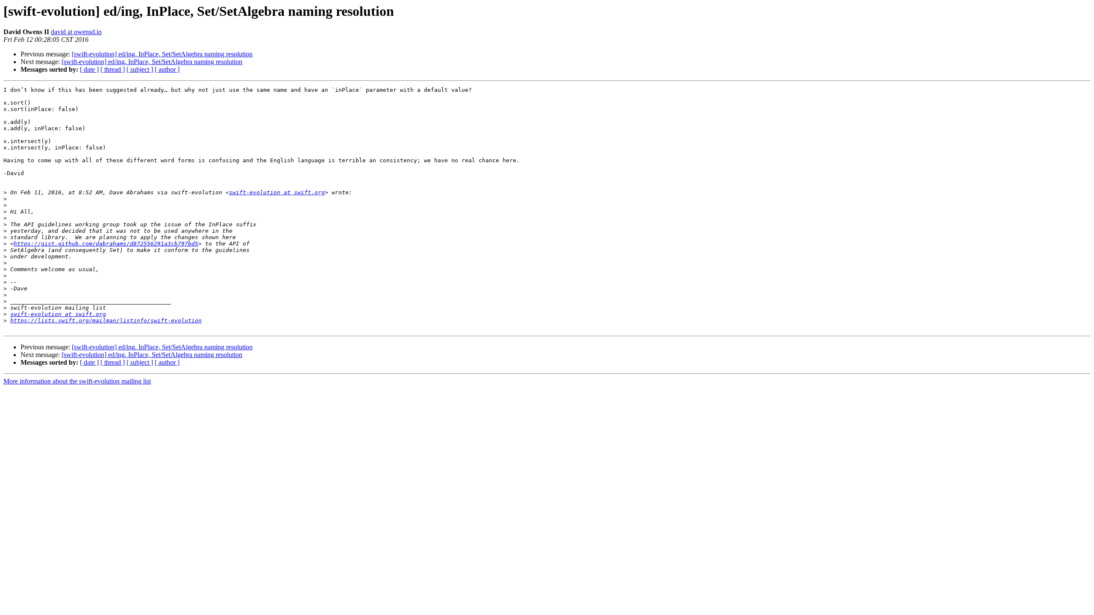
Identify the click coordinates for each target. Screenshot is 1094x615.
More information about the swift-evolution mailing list (77, 381)
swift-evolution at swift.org (277, 192)
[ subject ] (139, 69)
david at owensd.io (76, 31)
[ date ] (89, 69)
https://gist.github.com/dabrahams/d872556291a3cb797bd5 (106, 243)
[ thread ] (112, 69)
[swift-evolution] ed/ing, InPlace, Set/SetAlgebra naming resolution (162, 54)
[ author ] (167, 69)
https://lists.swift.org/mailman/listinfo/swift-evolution (106, 320)
